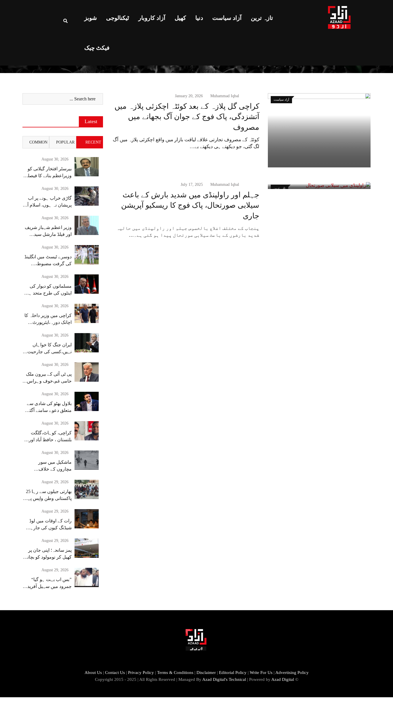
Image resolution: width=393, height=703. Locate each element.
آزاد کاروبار (151, 17)
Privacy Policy (141, 672)
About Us (93, 672)
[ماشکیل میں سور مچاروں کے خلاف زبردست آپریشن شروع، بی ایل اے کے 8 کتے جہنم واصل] (87, 460)
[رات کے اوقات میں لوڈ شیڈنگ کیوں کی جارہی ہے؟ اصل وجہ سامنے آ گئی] (87, 518)
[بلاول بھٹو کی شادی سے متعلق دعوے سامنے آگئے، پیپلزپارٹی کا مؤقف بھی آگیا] (87, 401)
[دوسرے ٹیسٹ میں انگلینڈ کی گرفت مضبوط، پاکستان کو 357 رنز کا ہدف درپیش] (87, 254)
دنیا (199, 17)
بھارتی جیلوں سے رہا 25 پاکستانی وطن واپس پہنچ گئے (47, 498)
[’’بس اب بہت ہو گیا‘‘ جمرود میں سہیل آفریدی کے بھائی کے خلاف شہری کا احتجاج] (87, 577)
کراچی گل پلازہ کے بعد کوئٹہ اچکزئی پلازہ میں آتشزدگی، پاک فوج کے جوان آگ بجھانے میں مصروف (187, 116)
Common (38, 142)
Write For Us (261, 672)
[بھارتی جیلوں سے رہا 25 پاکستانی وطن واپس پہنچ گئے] (87, 489)
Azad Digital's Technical (224, 679)
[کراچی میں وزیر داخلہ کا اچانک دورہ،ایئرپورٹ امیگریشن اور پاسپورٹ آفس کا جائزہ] (87, 313)
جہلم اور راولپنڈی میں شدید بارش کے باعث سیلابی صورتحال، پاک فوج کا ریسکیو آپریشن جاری (190, 205)
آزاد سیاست (227, 17)
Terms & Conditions (175, 672)
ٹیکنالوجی (117, 17)
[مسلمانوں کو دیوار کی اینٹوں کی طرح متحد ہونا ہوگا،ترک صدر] (87, 284)
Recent (93, 142)
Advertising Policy (292, 672)
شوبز (90, 17)
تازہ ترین (262, 17)
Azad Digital (282, 679)
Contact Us (115, 672)
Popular (65, 142)
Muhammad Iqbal (224, 96)
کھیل (180, 17)
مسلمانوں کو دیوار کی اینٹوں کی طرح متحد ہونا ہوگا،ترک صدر (48, 293)
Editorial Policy (233, 672)
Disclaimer (206, 672)
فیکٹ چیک (97, 47)
